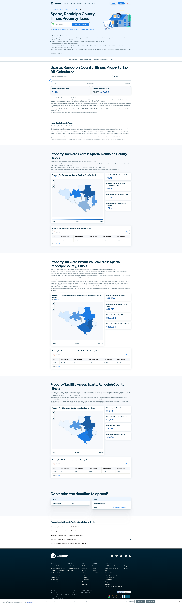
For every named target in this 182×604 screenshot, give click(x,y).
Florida (84, 570)
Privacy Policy (53, 594)
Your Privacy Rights (129, 601)
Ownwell (57, 176)
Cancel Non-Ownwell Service (113, 586)
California (85, 566)
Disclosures (76, 594)
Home (52, 9)
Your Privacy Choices (55, 596)
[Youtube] (130, 555)
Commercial (70, 570)
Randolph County (75, 9)
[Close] (179, 601)
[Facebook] (112, 555)
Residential (70, 566)
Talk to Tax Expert (56, 582)
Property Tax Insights (111, 575)
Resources (108, 563)
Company (95, 563)
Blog (106, 570)
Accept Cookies (150, 601)
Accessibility (71, 594)
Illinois (67, 9)
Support (126, 563)
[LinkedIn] (116, 555)
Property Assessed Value (58, 76)
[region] (91, 601)
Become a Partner (97, 572)
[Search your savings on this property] (127, 232)
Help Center (127, 566)
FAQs (125, 568)
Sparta (82, 9)
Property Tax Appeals (57, 566)
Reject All (140, 601)
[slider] (50, 80)
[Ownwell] (56, 3)
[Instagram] (121, 555)
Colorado (84, 568)
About (94, 566)
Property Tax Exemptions (58, 568)
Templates (108, 582)
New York (85, 577)
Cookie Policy (29, 602)
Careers (94, 570)
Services (53, 563)
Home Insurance (55, 577)
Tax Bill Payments (55, 572)
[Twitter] (126, 555)
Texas (83, 582)
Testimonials (108, 579)
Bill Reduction (54, 579)
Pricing (94, 568)
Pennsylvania (85, 579)
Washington (85, 584)
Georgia (84, 572)
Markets (70, 563)
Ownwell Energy (55, 575)
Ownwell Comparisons (111, 568)
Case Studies (108, 572)
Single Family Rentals (73, 568)
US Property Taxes (59, 9)
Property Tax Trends (110, 577)
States (84, 563)
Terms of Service (60, 594)
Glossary (107, 584)
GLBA (66, 594)
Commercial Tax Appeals (58, 570)
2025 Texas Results (110, 566)
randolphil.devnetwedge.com (120, 507)
